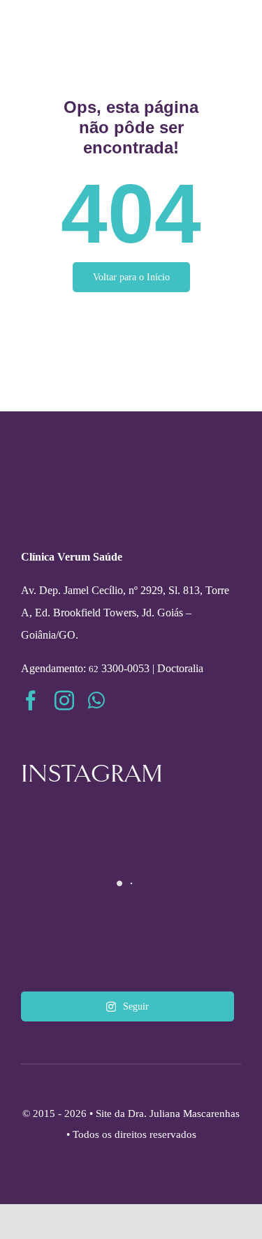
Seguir (136, 1006)
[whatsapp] (96, 700)
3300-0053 (119, 668)
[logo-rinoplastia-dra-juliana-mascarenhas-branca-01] (131, 480)
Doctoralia (180, 668)
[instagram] (64, 700)
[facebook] (31, 700)
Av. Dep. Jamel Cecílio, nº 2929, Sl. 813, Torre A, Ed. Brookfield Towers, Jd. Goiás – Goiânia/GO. (125, 612)
